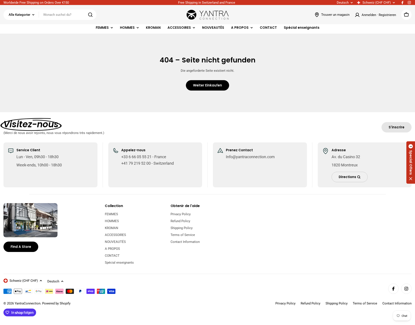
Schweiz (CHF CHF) (376, 3)
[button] (410, 162)
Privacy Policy (285, 303)
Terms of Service (365, 303)
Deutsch (343, 2)
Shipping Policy (337, 303)
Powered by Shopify (56, 303)
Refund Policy (310, 303)
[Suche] (90, 14)
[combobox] (49, 15)
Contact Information (397, 303)
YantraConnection (27, 303)
